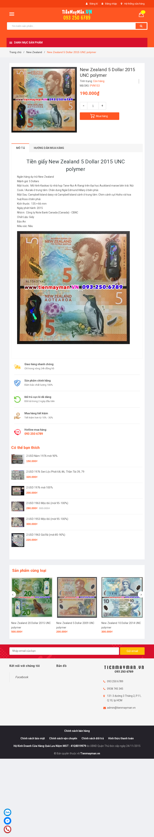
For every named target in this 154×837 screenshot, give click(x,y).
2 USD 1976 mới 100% (39, 487)
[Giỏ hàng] (143, 14)
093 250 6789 (33, 434)
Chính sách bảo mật (32, 738)
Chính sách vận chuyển (63, 738)
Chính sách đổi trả (93, 738)
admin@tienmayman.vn (121, 707)
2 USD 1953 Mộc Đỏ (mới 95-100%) (47, 518)
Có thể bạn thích (25, 448)
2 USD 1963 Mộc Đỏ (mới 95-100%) (47, 503)
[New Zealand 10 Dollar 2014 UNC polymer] (77, 597)
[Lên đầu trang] (145, 825)
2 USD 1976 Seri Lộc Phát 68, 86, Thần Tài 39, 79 (55, 471)
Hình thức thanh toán (121, 738)
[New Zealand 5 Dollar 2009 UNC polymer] (32, 597)
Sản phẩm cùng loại (29, 570)
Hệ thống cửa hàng (134, 3)
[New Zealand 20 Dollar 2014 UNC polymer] (122, 597)
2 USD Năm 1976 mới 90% (41, 455)
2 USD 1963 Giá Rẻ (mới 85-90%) (45, 534)
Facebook (21, 677)
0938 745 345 (115, 688)
